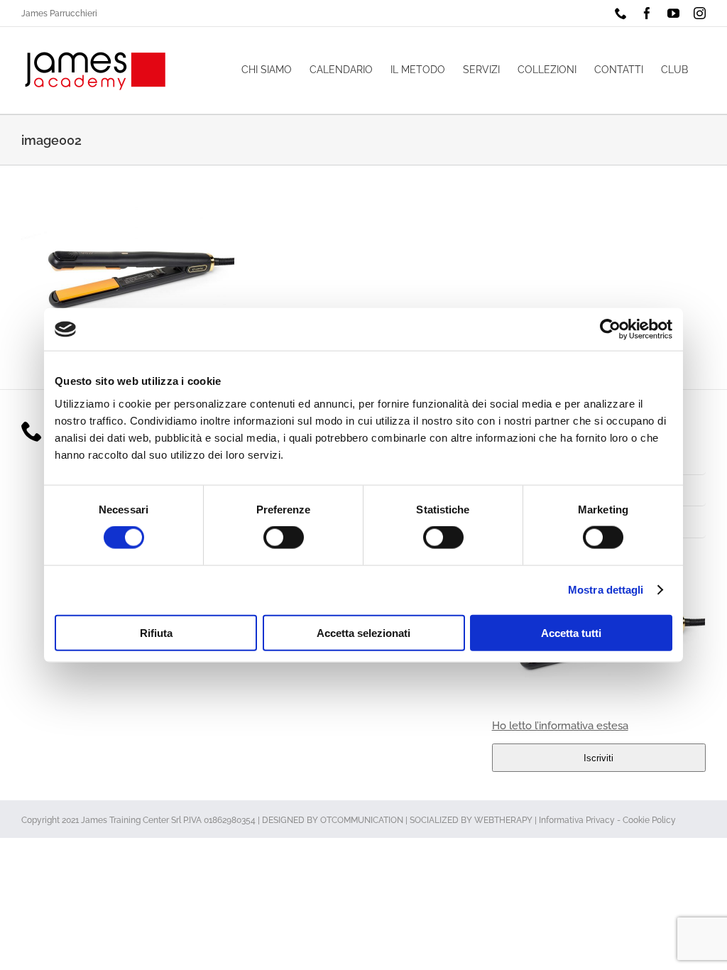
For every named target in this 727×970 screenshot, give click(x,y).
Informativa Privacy (577, 820)
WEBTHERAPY (503, 820)
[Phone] (32, 431)
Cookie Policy (649, 820)
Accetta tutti (571, 632)
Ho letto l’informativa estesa (560, 725)
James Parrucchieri (59, 13)
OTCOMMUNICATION (361, 820)
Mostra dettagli (606, 590)
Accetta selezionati (363, 632)
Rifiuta (156, 632)
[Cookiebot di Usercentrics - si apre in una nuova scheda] (610, 329)
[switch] (283, 537)
